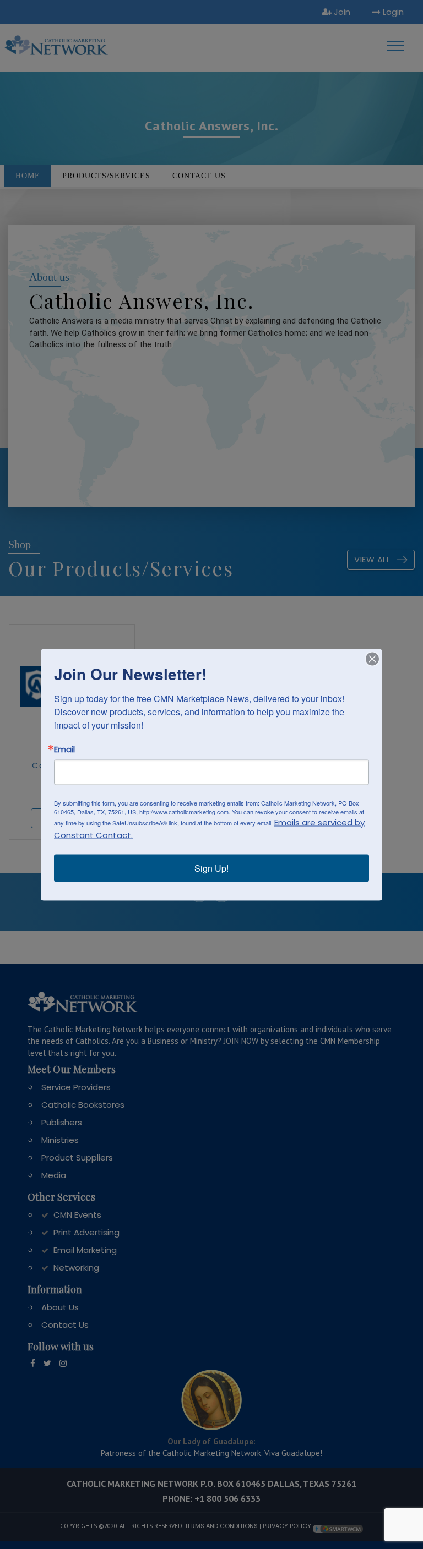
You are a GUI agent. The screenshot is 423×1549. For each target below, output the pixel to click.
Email (64, 749)
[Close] (372, 658)
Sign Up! (211, 867)
